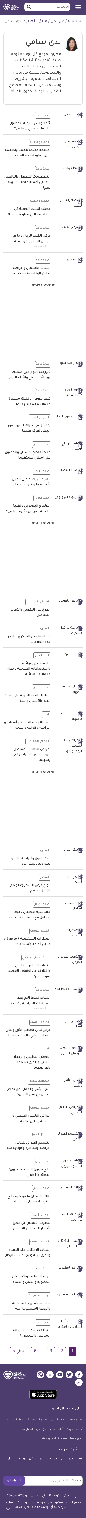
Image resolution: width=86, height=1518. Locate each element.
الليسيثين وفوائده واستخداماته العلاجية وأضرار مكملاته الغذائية (28, 669)
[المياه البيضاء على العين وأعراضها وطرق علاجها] (68, 471)
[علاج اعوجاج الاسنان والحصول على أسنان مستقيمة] (68, 446)
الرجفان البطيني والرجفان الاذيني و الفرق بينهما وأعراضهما (31, 1062)
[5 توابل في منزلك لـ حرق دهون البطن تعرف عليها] (68, 417)
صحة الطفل (42, 904)
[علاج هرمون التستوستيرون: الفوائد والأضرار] (68, 1164)
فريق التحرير (36, 21)
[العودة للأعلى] (8, 1508)
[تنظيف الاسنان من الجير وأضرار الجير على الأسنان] (68, 1217)
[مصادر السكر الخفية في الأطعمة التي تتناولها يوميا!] (68, 203)
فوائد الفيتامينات (39, 1295)
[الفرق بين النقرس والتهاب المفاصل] (68, 602)
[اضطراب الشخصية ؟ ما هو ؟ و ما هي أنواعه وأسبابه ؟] (68, 933)
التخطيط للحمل (39, 1081)
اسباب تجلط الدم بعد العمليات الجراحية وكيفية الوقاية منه (30, 1003)
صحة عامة (43, 115)
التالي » (19, 1351)
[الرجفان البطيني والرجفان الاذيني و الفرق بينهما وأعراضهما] (68, 1051)
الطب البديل (42, 498)
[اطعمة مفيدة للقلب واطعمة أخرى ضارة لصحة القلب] (68, 144)
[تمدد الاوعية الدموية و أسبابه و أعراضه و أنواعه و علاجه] (68, 716)
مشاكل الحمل (40, 1134)
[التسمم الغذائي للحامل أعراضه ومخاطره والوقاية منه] (68, 1137)
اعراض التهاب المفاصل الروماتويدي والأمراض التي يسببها (31, 755)
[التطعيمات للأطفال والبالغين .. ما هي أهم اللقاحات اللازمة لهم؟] (68, 171)
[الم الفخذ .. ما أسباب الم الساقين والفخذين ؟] (68, 1324)
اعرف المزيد (21, 1507)
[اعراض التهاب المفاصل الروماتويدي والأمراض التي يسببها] (68, 746)
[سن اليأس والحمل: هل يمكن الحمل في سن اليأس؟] (68, 1083)
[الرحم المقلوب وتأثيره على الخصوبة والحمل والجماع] (68, 1269)
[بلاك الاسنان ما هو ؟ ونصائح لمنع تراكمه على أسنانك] (68, 1188)
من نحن (57, 21)
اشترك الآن (14, 1480)
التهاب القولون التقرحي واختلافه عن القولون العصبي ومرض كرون (28, 971)
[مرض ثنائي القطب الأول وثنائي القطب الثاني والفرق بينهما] (68, 1024)
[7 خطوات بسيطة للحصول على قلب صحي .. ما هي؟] (68, 115)
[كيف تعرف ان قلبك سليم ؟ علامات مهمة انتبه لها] (68, 393)
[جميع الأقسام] (78, 5)
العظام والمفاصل (38, 602)
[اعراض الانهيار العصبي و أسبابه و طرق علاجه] (68, 1110)
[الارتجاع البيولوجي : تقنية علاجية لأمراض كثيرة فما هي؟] (68, 498)
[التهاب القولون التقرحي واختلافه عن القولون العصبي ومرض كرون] (68, 960)
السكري (44, 628)
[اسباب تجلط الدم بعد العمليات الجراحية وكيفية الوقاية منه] (68, 990)
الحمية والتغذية (40, 142)
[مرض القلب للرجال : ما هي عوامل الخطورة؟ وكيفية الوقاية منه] (68, 228)
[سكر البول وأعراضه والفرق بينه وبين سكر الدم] (68, 851)
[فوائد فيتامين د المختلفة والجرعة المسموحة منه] (68, 1295)
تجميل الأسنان (40, 1215)
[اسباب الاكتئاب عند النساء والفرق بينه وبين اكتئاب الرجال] (68, 1244)
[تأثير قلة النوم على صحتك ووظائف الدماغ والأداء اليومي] (68, 364)
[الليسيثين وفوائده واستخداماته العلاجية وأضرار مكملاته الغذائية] (68, 655)
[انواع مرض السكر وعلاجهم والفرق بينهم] (68, 879)
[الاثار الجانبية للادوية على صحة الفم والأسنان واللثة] (68, 689)
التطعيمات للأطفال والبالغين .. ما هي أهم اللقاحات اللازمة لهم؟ (27, 182)
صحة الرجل (42, 1161)
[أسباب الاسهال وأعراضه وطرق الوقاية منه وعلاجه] (68, 260)
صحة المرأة (42, 1269)
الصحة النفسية (40, 931)
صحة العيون (41, 471)
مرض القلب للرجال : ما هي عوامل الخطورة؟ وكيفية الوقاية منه (31, 241)
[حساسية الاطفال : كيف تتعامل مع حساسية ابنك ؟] (68, 906)
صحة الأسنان (41, 444)
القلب (46, 714)
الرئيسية (75, 21)
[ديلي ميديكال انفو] (11, 7)
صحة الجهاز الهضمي (36, 958)
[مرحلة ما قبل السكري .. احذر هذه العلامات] (68, 631)
